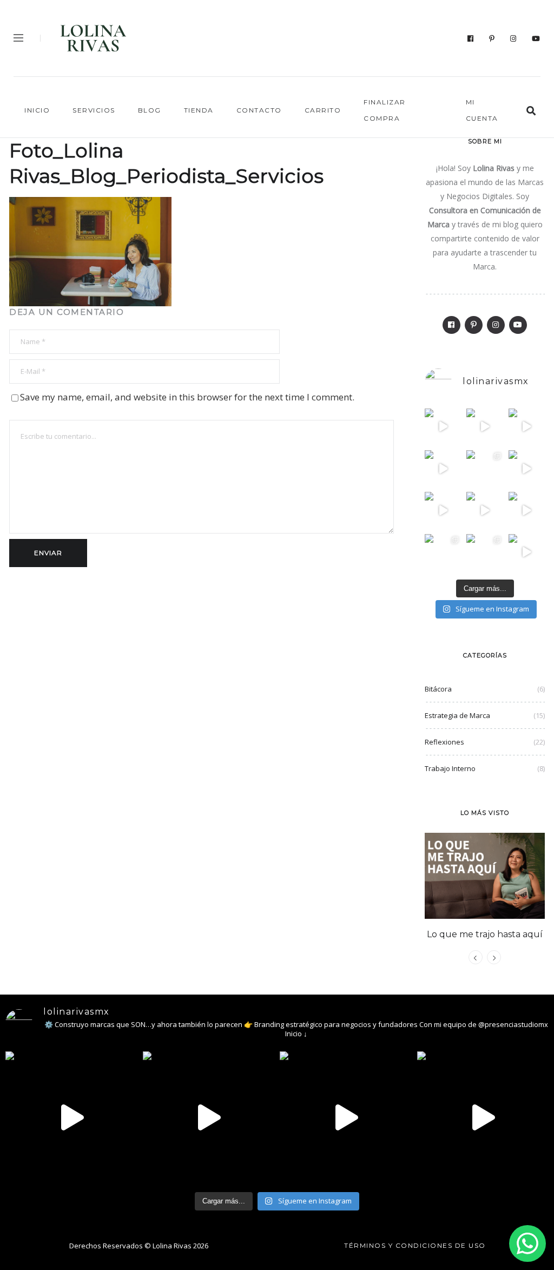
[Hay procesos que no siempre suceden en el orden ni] (443, 427)
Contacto (259, 110)
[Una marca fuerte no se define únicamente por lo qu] (443, 510)
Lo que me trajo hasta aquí (485, 934)
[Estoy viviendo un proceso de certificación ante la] (443, 468)
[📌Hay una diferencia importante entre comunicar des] (484, 510)
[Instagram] (513, 38)
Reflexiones (444, 742)
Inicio (37, 110)
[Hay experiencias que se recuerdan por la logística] (527, 552)
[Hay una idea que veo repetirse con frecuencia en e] (527, 510)
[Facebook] (470, 38)
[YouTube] (536, 38)
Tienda (199, 110)
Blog (149, 110)
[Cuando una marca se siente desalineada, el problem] (527, 468)
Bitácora (438, 689)
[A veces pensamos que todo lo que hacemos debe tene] (484, 468)
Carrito (323, 110)
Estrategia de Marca (457, 715)
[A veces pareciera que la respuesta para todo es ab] (443, 552)
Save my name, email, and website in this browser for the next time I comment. (187, 397)
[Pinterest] (492, 38)
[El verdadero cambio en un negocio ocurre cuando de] (527, 427)
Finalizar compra (385, 110)
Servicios (93, 110)
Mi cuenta (482, 110)
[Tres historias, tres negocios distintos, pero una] (484, 427)
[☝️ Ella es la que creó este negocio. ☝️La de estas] (484, 552)
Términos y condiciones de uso (415, 1245)
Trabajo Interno (450, 768)
